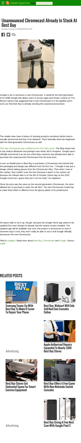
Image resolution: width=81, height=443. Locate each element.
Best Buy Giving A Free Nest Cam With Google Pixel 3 (59, 424)
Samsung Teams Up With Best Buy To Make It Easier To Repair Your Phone (20, 308)
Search (33, 3)
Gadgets (11, 240)
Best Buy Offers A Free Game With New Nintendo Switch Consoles (59, 386)
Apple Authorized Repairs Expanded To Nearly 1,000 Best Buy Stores (58, 347)
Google (62, 240)
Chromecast (49, 240)
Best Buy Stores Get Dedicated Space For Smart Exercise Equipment (21, 386)
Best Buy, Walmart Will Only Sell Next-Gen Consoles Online (59, 308)
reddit (2, 243)
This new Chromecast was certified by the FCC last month (27, 148)
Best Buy (38, 240)
